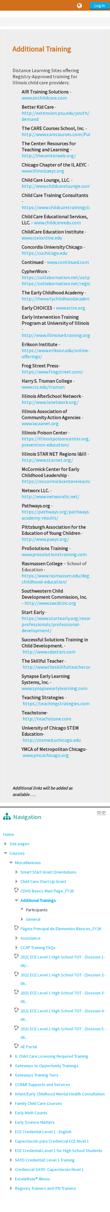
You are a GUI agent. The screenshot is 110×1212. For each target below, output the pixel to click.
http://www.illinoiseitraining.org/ (57, 335)
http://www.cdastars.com (49, 652)
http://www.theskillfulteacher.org (58, 667)
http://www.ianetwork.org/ (50, 402)
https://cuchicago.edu (44, 253)
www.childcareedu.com (57, 222)
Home (8, 834)
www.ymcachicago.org (46, 755)
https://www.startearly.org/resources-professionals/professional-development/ (62, 624)
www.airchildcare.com (44, 98)
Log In (99, 5)
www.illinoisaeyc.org (43, 171)
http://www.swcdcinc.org (50, 603)
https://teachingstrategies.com (56, 703)
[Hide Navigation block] (99, 813)
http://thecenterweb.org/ (49, 155)
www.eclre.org (70, 308)
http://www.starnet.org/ (47, 460)
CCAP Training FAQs (38, 947)
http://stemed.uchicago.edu (52, 740)
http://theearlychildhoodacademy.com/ (63, 299)
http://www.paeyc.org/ (45, 539)
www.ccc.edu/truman (43, 387)
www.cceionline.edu (42, 238)
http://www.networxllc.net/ (50, 496)
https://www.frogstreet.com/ (52, 372)
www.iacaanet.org (40, 423)
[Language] (80, 6)
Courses (17, 853)
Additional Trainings (38, 900)
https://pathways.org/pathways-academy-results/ (56, 515)
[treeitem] (55, 834)
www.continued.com (68, 262)
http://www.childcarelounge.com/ (57, 186)
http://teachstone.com (47, 719)
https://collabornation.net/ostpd (57, 277)
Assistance (30, 938)
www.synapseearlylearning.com (54, 688)
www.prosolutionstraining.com (54, 554)
